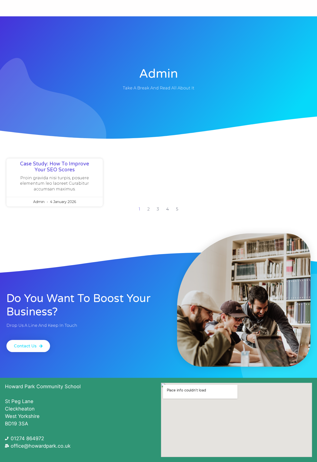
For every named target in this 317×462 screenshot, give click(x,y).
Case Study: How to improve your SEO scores (54, 167)
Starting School (177, 8)
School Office (126, 8)
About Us (47, 8)
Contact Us (267, 8)
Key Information (225, 8)
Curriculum (87, 8)
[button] (28, 346)
